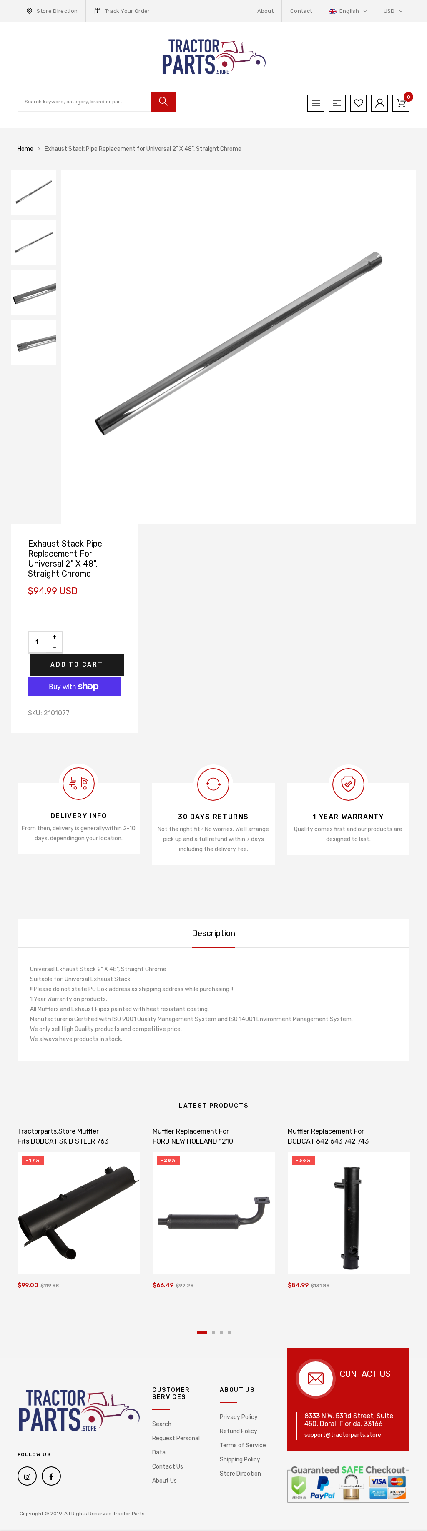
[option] (238, 347)
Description (213, 933)
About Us (164, 1480)
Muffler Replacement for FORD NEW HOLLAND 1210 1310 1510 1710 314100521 (193, 1141)
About (265, 11)
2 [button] (213, 1332)
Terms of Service (243, 1445)
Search (161, 1424)
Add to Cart (76, 664)
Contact (301, 11)
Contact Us (167, 1466)
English (349, 11)
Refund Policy (238, 1431)
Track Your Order (127, 11)
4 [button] (229, 1332)
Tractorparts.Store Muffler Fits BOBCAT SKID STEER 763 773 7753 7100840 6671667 (63, 1141)
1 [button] (202, 1332)
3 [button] (221, 1332)
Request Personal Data (176, 1445)
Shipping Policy (240, 1459)
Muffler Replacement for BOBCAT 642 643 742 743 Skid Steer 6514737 (328, 1141)
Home (25, 148)
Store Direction (57, 11)
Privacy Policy (239, 1417)
